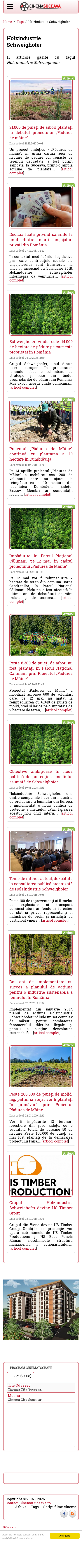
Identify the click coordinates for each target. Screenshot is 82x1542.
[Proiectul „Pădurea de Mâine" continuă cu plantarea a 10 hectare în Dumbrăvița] (41, 421)
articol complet (23, 387)
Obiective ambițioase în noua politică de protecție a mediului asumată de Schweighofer (41, 776)
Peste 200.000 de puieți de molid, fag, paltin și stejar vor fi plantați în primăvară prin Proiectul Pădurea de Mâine (41, 1101)
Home (7, 22)
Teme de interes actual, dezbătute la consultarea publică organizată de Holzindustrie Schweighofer (41, 884)
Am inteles (64, 1535)
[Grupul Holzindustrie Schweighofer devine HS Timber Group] (41, 1175)
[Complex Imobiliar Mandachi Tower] (41, 1309)
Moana (14, 1395)
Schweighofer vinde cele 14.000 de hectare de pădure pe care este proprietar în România (41, 347)
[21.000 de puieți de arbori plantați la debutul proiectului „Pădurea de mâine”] (41, 100)
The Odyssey (19, 1385)
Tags (20, 22)
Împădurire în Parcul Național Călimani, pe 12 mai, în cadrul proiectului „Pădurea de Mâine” (41, 561)
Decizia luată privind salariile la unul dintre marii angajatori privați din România (41, 239)
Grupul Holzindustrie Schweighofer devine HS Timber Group (41, 1208)
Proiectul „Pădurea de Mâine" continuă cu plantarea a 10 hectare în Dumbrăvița (41, 454)
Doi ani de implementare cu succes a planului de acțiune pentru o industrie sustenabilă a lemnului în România (41, 989)
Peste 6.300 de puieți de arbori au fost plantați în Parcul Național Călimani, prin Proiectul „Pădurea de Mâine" (41, 670)
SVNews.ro (9, 1527)
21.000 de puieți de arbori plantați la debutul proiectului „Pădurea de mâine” (41, 132)
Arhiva (20, 1507)
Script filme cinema (59, 1507)
